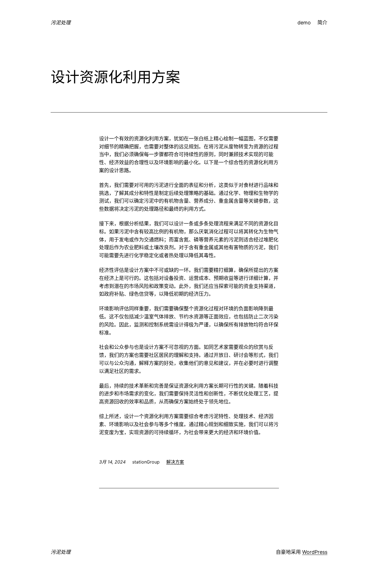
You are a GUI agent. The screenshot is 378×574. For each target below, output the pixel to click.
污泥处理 (61, 22)
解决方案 (175, 462)
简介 (322, 22)
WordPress (314, 552)
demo (304, 22)
